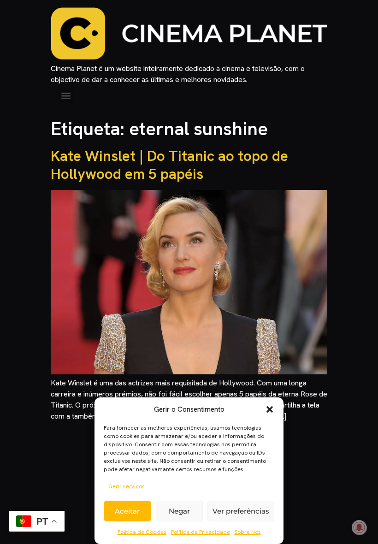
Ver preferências (241, 511)
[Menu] (66, 96)
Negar (179, 511)
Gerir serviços (126, 486)
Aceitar (127, 511)
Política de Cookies (142, 532)
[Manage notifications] (359, 527)
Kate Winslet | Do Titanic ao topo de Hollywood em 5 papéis (169, 164)
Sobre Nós (248, 532)
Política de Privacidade (200, 532)
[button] (269, 409)
